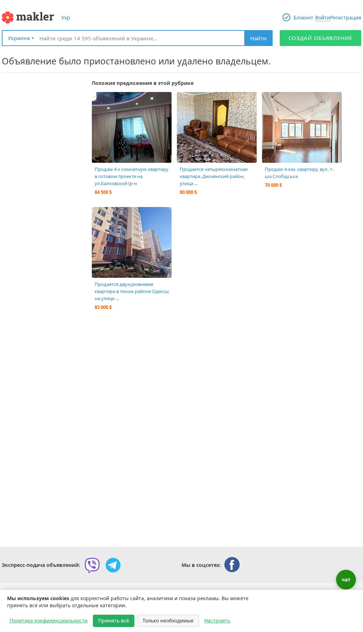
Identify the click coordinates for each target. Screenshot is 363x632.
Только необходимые (168, 620)
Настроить (217, 620)
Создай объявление (321, 37)
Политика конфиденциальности (49, 620)
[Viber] (92, 565)
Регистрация (345, 17)
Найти (258, 38)
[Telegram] (113, 565)
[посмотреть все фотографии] (101, 101)
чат (346, 579)
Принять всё (113, 620)
